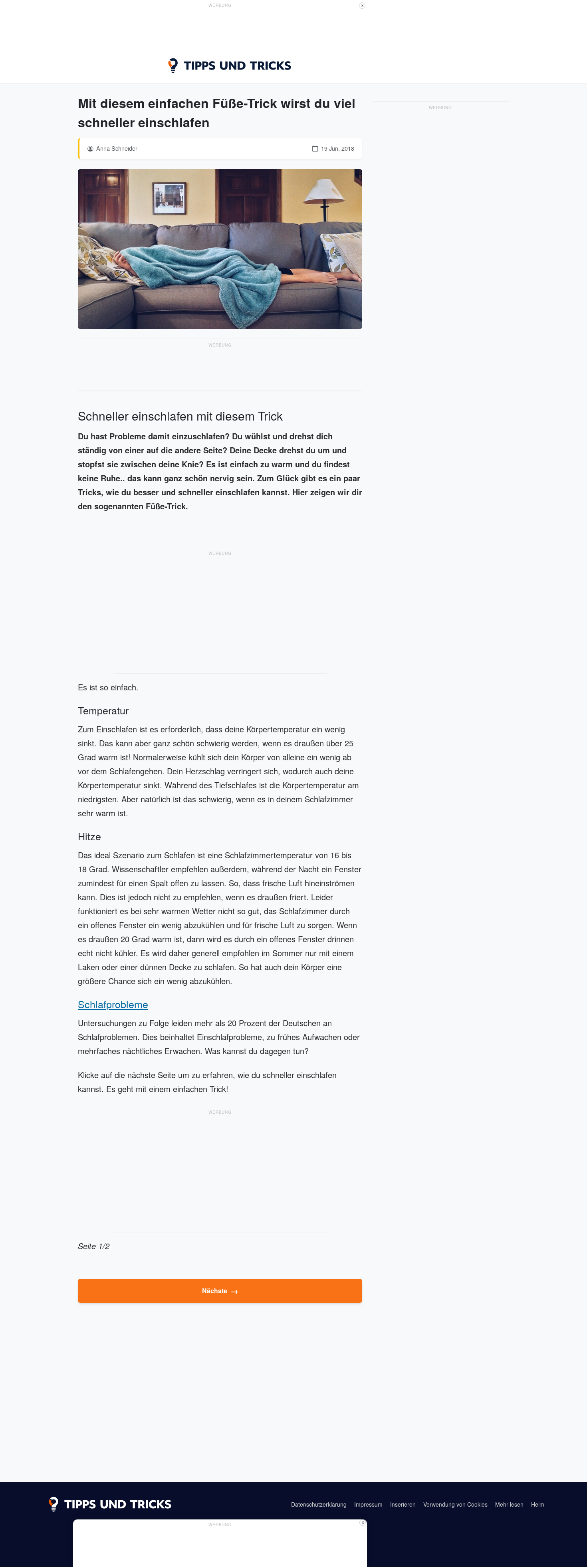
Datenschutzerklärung (319, 1504)
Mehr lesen (509, 1504)
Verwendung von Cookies (455, 1504)
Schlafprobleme (113, 1004)
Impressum (368, 1504)
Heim (537, 1504)
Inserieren (403, 1504)
